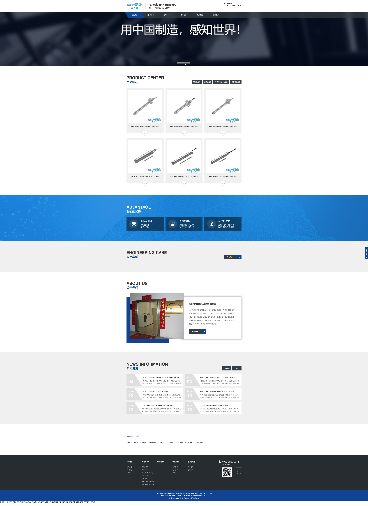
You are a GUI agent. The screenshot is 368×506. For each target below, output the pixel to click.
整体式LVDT (236, 82)
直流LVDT (207, 82)
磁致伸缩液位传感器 (148, 484)
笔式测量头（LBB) (221, 82)
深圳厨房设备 (172, 442)
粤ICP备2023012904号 (193, 493)
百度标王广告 (80, 502)
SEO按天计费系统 (89, 502)
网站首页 (135, 15)
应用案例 (183, 15)
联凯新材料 (143, 442)
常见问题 (175, 473)
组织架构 (129, 473)
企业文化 (129, 470)
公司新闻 (227, 368)
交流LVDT (196, 82)
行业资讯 (237, 368)
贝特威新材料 (152, 442)
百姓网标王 (55, 502)
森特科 (136, 442)
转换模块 (144, 478)
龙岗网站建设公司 (34, 502)
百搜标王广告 (71, 502)
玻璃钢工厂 (191, 442)
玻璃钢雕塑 (200, 442)
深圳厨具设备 (162, 442)
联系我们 (216, 15)
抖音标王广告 (63, 502)
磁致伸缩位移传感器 (148, 481)
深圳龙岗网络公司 (23, 502)
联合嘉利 (129, 442)
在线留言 (190, 470)
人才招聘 (190, 467)
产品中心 (167, 15)
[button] (182, 64)
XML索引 (202, 493)
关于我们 (151, 15)
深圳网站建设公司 (12, 502)
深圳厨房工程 (182, 442)
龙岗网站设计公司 (45, 502)
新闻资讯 (200, 15)
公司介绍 (129, 467)
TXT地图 (209, 493)
